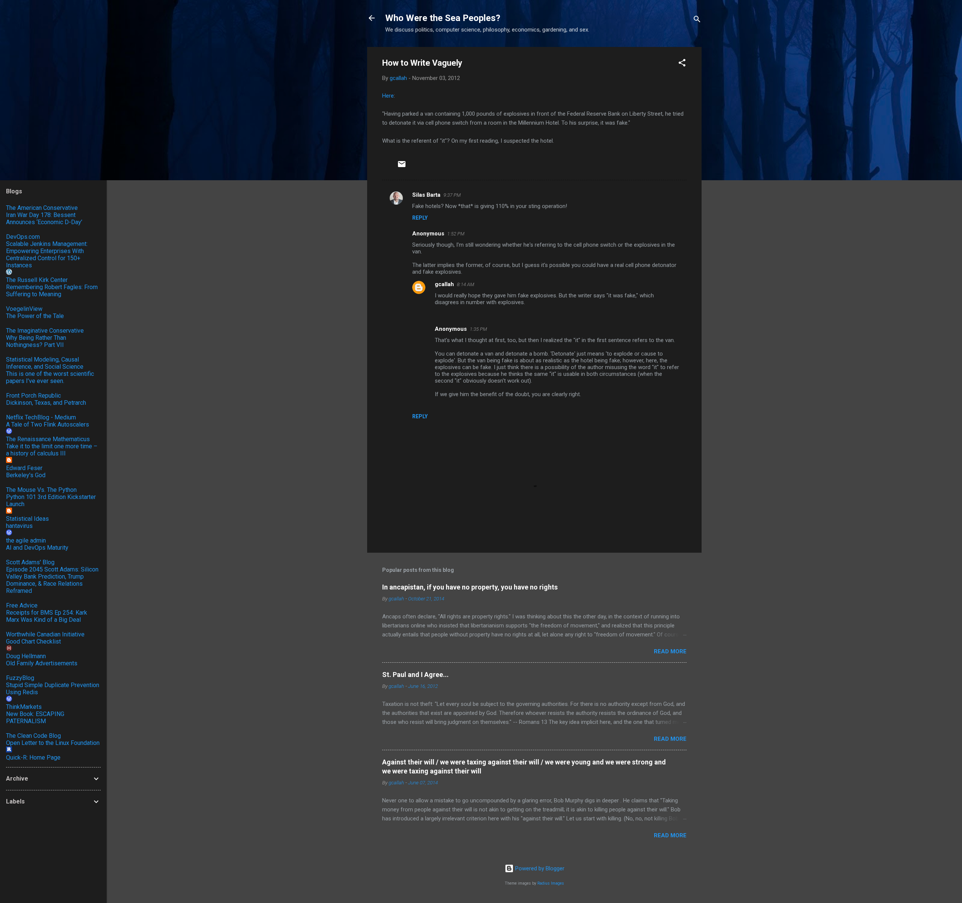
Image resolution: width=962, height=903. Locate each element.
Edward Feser (24, 468)
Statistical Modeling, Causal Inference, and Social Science (44, 363)
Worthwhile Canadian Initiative (45, 634)
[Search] (697, 20)
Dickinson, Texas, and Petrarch (46, 402)
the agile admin (26, 540)
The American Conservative (42, 207)
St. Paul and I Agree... (415, 674)
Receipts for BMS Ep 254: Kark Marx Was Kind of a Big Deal (46, 616)
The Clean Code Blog (33, 735)
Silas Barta (426, 194)
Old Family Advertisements (41, 663)
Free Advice (22, 605)
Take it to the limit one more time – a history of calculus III (51, 450)
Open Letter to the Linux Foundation (53, 742)
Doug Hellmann (26, 656)
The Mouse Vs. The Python (41, 489)
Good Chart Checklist (33, 641)
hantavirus (19, 525)
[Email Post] (401, 166)
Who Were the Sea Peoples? (442, 18)
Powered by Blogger (539, 868)
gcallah (444, 284)
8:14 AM (465, 284)
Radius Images (550, 883)
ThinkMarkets (24, 706)
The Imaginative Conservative (45, 330)
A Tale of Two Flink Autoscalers (47, 424)
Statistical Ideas (27, 518)
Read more (670, 651)
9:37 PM (452, 195)
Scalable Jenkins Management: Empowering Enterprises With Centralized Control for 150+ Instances (47, 254)
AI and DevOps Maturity (37, 547)
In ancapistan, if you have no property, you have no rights (470, 587)
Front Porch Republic (33, 395)
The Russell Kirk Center (37, 279)
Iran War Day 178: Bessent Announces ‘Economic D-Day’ (44, 218)
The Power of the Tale (35, 316)
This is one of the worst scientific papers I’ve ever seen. (50, 377)
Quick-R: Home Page (33, 757)
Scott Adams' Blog (30, 562)
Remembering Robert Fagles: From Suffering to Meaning (52, 290)
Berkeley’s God (25, 475)
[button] (682, 64)
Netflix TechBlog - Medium (41, 417)
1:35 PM (478, 329)
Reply (420, 218)
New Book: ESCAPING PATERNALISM (35, 717)
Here (388, 95)
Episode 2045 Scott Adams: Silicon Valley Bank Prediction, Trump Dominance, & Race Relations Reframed (52, 580)
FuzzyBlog (20, 677)
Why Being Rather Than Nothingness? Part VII (36, 341)
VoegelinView (24, 308)
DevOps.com (23, 236)
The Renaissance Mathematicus (48, 439)
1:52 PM (455, 234)
